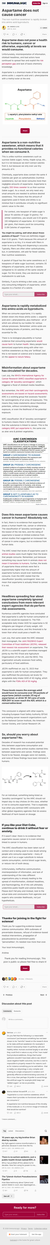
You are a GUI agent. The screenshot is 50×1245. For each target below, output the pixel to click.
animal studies (8, 554)
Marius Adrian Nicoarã (16, 1091)
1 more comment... (9, 1119)
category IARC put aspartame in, (17, 428)
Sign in (45, 3)
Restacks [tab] (17, 1011)
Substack (13, 1240)
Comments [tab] (7, 1011)
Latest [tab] (10, 1131)
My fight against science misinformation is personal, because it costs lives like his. (19, 1144)
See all (6, 1196)
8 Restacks (29, 979)
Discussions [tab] (19, 1131)
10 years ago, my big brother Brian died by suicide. (18, 1138)
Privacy (24, 1228)
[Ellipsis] (47, 1032)
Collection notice (40, 1228)
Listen (45, 28)
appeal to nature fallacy (19, 357)
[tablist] (12, 1011)
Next (42, 995)
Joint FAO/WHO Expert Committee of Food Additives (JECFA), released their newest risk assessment (24, 644)
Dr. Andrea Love (13, 26)
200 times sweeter (18, 187)
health (26, 344)
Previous (9, 995)
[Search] (45, 1131)
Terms (30, 1228)
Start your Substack (19, 1234)
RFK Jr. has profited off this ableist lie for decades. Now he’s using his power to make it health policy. (19, 1164)
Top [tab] (4, 1131)
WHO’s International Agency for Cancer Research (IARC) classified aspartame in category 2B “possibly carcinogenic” (24, 378)
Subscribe (36, 3)
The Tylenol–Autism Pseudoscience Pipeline (19, 1178)
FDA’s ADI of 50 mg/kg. (26, 681)
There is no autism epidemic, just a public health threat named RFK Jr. (19, 1158)
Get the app (36, 1234)
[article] (25, 1144)
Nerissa (10, 1032)
